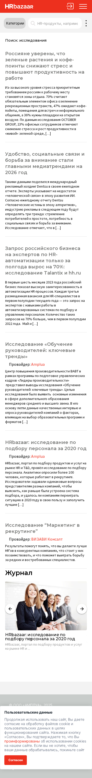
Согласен (15, 760)
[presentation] (10, 609)
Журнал (18, 573)
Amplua (38, 364)
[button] (15, 23)
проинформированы (22, 741)
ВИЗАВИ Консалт (47, 539)
